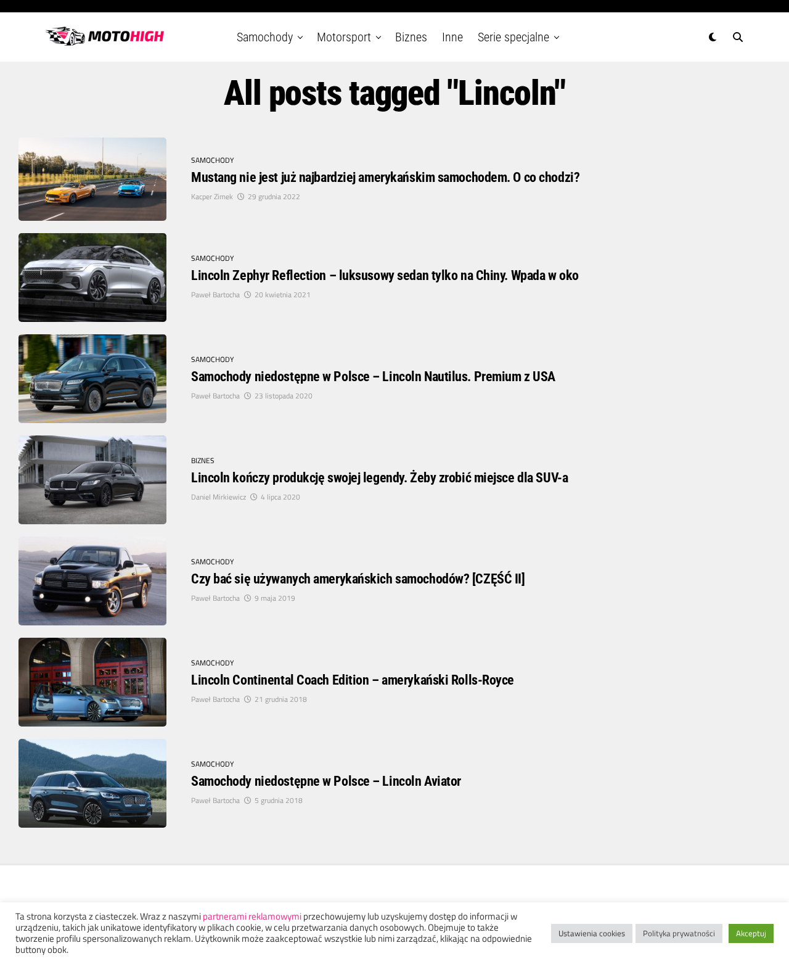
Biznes (411, 37)
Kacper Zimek (212, 196)
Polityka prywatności (679, 933)
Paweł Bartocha (215, 294)
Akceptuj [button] (751, 933)
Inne (452, 37)
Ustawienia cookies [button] (591, 933)
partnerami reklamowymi (252, 916)
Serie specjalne (513, 37)
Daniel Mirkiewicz (218, 497)
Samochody (265, 37)
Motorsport (344, 37)
